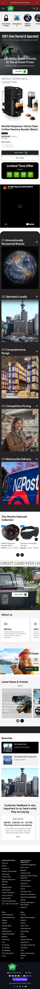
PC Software (6, 947)
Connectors (24, 883)
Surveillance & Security (27, 945)
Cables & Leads (25, 873)
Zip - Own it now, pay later (10, 903)
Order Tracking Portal (9, 901)
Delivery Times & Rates (9, 871)
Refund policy (6, 898)
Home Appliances (7, 914)
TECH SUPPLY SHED (25, 983)
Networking (5, 939)
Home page (5, 874)
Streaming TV (24, 942)
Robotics (23, 920)
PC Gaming (5, 945)
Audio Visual (24, 867)
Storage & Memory (26, 939)
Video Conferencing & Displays (27, 954)
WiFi (21, 958)
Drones (22, 889)
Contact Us (5, 868)
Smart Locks (24, 926)
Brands (4, 866)
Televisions (23, 947)
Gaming (22, 900)
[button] (37, 8)
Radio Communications (27, 917)
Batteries (23, 870)
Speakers (23, 936)
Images (4, 920)
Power (4, 956)
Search (4, 884)
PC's (3, 942)
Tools (22, 950)
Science (23, 923)
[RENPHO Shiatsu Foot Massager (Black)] (10, 532)
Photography (6, 950)
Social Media (24, 931)
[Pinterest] (20, 986)
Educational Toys (25, 891)
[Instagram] (23, 986)
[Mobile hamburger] (3, 8)
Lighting (4, 928)
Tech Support (6, 890)
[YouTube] (25, 986)
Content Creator (25, 886)
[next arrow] (37, 2)
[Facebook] (17, 986)
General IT (23, 907)
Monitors (4, 936)
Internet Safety (6, 926)
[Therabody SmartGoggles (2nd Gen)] (29, 532)
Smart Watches (25, 928)
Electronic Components (27, 894)
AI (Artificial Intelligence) (28, 864)
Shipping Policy (7, 887)
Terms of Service (7, 895)
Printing (22, 914)
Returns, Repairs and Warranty (8, 880)
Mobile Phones (6, 931)
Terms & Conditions (8, 892)
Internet (4, 923)
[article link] (28, 715)
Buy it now (20, 158)
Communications (25, 880)
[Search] (33, 8)
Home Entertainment (8, 917)
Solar (22, 934)
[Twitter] (14, 986)
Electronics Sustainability (28, 897)
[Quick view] (17, 539)
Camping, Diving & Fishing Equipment (28, 877)
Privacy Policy (6, 877)
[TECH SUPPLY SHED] (10, 8)
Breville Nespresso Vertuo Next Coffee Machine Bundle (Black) (19, 128)
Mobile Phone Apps (8, 934)
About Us (5, 863)
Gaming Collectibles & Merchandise (27, 903)
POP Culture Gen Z (8, 953)
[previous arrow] (3, 2)
